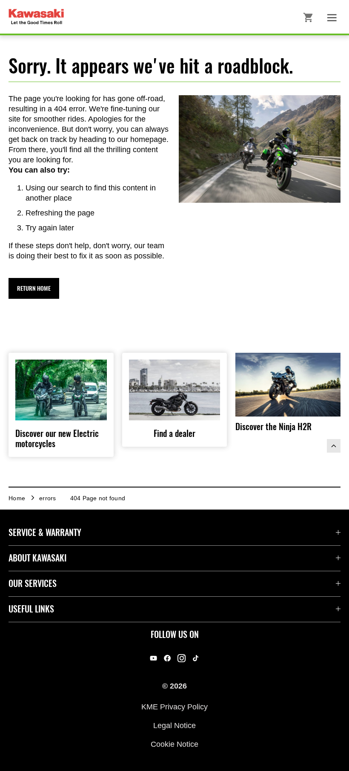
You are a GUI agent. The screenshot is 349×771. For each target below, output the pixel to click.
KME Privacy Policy (174, 706)
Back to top (333, 446)
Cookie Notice (174, 744)
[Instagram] (181, 658)
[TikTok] (196, 658)
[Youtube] (153, 658)
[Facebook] (167, 658)
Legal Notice (174, 725)
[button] (34, 288)
